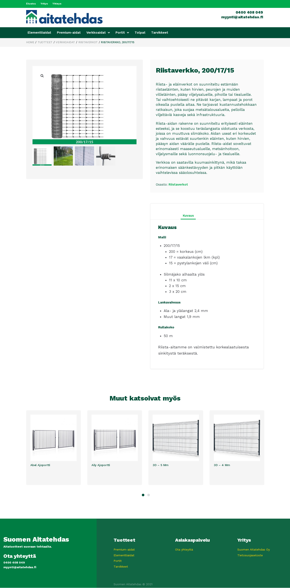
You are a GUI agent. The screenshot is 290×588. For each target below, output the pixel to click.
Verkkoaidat (65, 42)
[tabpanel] (56, 447)
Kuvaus (188, 215)
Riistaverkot (88, 42)
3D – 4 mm (222, 465)
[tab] (207, 215)
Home (30, 42)
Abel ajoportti (40, 465)
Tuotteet (45, 42)
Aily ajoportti (101, 465)
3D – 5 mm (161, 465)
